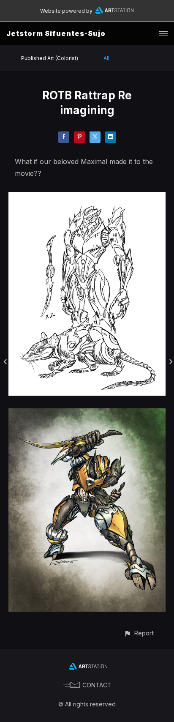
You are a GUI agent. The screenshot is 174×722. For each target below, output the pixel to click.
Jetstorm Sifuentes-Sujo (56, 33)
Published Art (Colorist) (49, 58)
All (106, 58)
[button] (138, 633)
